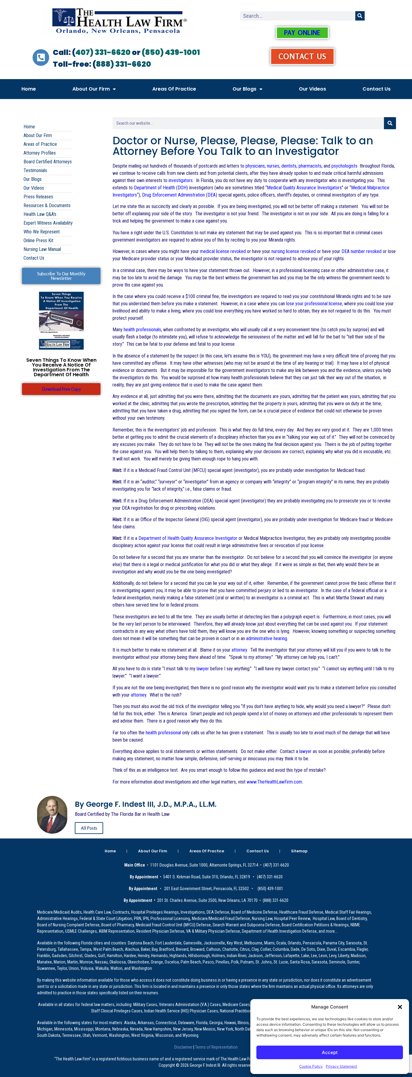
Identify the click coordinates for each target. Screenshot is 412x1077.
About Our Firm (91, 88)
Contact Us (377, 88)
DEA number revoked (361, 251)
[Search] (360, 16)
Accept (330, 1052)
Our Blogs (244, 88)
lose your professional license (314, 303)
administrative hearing (266, 638)
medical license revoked (223, 251)
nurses (273, 166)
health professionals (142, 329)
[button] (400, 1007)
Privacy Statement (341, 1066)
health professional (163, 733)
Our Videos (312, 88)
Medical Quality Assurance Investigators (304, 188)
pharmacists (310, 166)
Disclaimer (183, 1047)
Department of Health (154, 188)
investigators (181, 180)
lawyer (202, 669)
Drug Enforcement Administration (173, 195)
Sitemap (299, 851)
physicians (255, 166)
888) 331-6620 (123, 64)
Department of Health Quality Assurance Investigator (187, 538)
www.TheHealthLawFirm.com (274, 782)
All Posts (89, 828)
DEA (212, 195)
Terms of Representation (216, 1047)
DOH (182, 188)
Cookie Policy (311, 1066)
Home (28, 88)
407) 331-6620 (103, 52)
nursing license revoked (293, 251)
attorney (239, 650)
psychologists (344, 166)
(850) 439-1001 (171, 52)
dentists (288, 166)
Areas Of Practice (174, 88)
